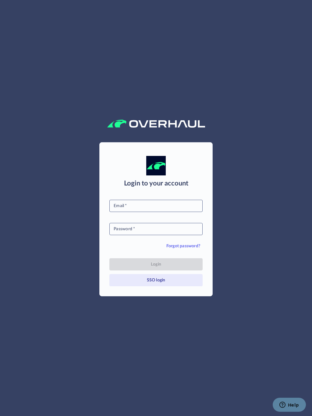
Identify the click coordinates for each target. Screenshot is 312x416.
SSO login (156, 280)
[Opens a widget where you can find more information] (289, 405)
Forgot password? (183, 246)
